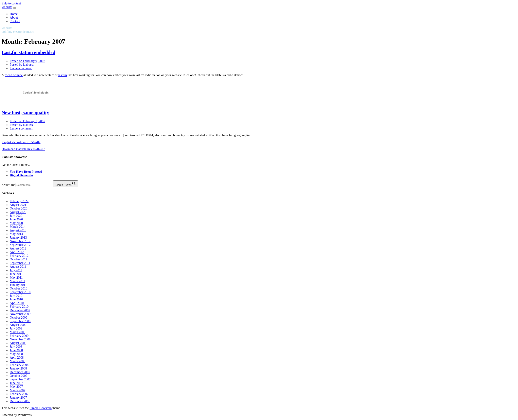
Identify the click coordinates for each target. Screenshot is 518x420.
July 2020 (16, 215)
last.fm (62, 75)
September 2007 (20, 379)
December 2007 (20, 372)
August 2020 (18, 212)
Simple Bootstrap (41, 408)
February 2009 (19, 335)
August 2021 (18, 204)
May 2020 (16, 223)
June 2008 (16, 350)
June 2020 (16, 219)
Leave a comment (21, 68)
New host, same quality (25, 112)
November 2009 (20, 314)
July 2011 (16, 270)
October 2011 (18, 259)
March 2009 (17, 332)
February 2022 (19, 201)
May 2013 (16, 234)
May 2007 (16, 386)
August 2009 (18, 324)
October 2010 (18, 288)
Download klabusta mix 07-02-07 (23, 149)
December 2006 (20, 401)
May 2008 (16, 354)
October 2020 (18, 208)
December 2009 (20, 310)
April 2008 (17, 357)
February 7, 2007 (27, 121)
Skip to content (11, 3)
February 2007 (19, 394)
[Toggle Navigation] (14, 8)
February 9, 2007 (27, 61)
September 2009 (20, 321)
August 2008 (18, 343)
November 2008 (20, 339)
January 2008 (18, 368)
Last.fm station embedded (28, 52)
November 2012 (20, 241)
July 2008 (16, 346)
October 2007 (18, 375)
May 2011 (16, 277)
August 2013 (18, 230)
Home (14, 14)
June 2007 (16, 383)
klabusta (7, 7)
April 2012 (17, 252)
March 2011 (17, 281)
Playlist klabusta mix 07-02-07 (21, 142)
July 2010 (16, 295)
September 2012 (20, 244)
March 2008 (17, 361)
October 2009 (18, 317)
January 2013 (18, 237)
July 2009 (16, 328)
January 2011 (18, 284)
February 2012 (19, 255)
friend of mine (14, 75)
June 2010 (16, 299)
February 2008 (19, 364)
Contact (15, 21)
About (14, 17)
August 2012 (18, 248)
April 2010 (17, 303)
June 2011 (16, 274)
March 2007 (17, 390)
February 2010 (19, 306)
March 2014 (17, 226)
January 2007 (18, 397)
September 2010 (20, 292)
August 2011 (18, 266)
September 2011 (20, 263)
